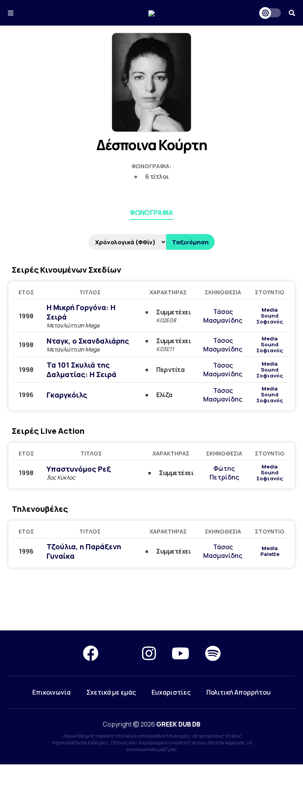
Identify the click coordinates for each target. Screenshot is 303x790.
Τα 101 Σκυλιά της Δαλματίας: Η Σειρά (81, 369)
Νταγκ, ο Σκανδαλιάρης (88, 341)
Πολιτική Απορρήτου (238, 692)
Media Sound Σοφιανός (269, 316)
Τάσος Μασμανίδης (222, 316)
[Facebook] (91, 653)
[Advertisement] (151, 602)
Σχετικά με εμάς (111, 692)
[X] (120, 653)
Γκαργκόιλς (67, 395)
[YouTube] (180, 653)
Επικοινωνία (51, 692)
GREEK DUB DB (178, 724)
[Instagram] (149, 653)
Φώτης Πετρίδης (224, 472)
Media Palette (269, 551)
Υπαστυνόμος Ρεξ (79, 469)
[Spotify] (213, 653)
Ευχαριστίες (171, 692)
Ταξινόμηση (190, 242)
